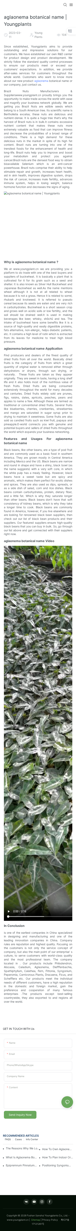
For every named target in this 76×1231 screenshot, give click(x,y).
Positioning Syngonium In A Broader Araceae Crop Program (57, 1165)
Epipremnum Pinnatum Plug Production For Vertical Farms (21, 1165)
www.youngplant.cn (18, 1219)
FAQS (8, 1139)
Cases (18, 1139)
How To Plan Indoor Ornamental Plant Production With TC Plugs (57, 1157)
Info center (32, 1139)
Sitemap (35, 1219)
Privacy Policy (51, 1219)
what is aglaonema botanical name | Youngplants (21, 1157)
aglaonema (41, 80)
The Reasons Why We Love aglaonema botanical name (23, 1148)
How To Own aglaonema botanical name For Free (57, 1149)
